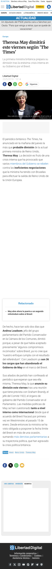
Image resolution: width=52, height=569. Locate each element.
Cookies (37, 555)
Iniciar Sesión (49, 7)
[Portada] (20, 7)
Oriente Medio (42, 13)
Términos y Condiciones (20, 555)
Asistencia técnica (21, 558)
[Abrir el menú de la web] (3, 7)
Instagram (19, 564)
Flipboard (32, 564)
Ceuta (43, 1)
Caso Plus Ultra (33, 1)
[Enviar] (15, 84)
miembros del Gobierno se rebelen (29, 163)
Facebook (10, 564)
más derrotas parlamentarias (30, 436)
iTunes (41, 564)
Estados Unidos (15, 13)
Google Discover (28, 564)
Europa (4, 13)
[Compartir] (5, 84)
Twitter (14, 564)
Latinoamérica (29, 13)
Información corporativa (25, 553)
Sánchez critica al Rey (19, 1)
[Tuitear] (10, 84)
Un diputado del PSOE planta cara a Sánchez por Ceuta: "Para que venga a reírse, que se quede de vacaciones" (26, 25)
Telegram (37, 564)
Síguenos (33, 84)
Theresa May (31, 452)
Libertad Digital (26, 547)
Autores (35, 558)
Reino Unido (19, 452)
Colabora (40, 7)
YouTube (23, 564)
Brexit (11, 452)
